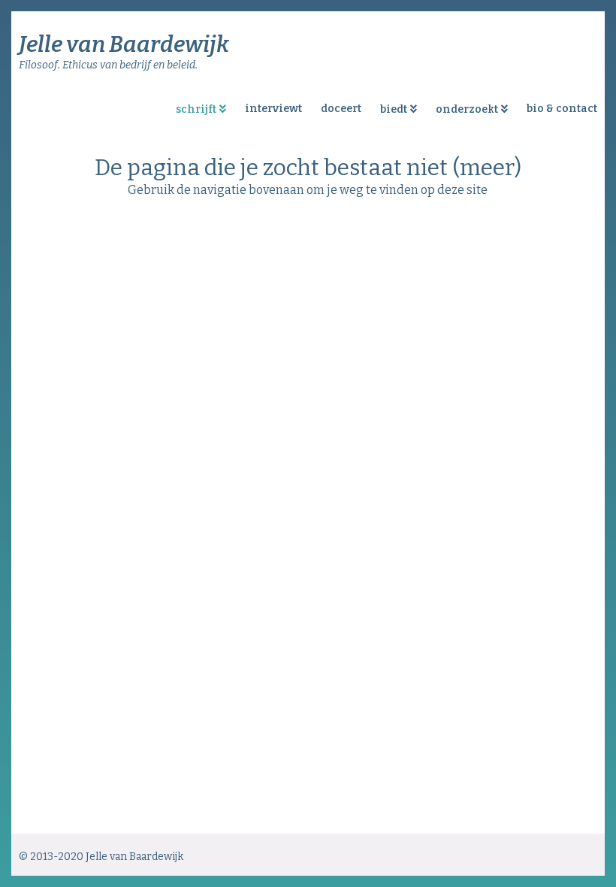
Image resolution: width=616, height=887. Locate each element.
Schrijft (196, 109)
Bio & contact (562, 108)
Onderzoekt (467, 109)
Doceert (341, 108)
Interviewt (273, 108)
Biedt (393, 109)
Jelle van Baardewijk (124, 44)
